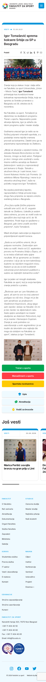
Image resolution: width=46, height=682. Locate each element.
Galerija (5, 544)
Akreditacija (7, 514)
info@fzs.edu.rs (13, 638)
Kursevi (5, 610)
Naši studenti (31, 519)
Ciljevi (28, 557)
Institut (28, 562)
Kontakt (5, 582)
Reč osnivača (7, 509)
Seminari (29, 572)
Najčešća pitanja (32, 514)
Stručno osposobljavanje (12, 600)
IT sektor (5, 567)
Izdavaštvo (30, 577)
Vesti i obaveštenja (10, 572)
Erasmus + (30, 587)
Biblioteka (6, 539)
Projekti (29, 582)
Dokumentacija (8, 519)
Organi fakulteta (8, 524)
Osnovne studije (32, 504)
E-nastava (6, 577)
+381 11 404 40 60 (10, 630)
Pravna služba (8, 562)
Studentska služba (10, 557)
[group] (20, 455)
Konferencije (31, 567)
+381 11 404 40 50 (10, 626)
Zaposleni (6, 534)
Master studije (31, 509)
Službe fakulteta (9, 529)
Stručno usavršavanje (11, 605)
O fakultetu (6, 504)
